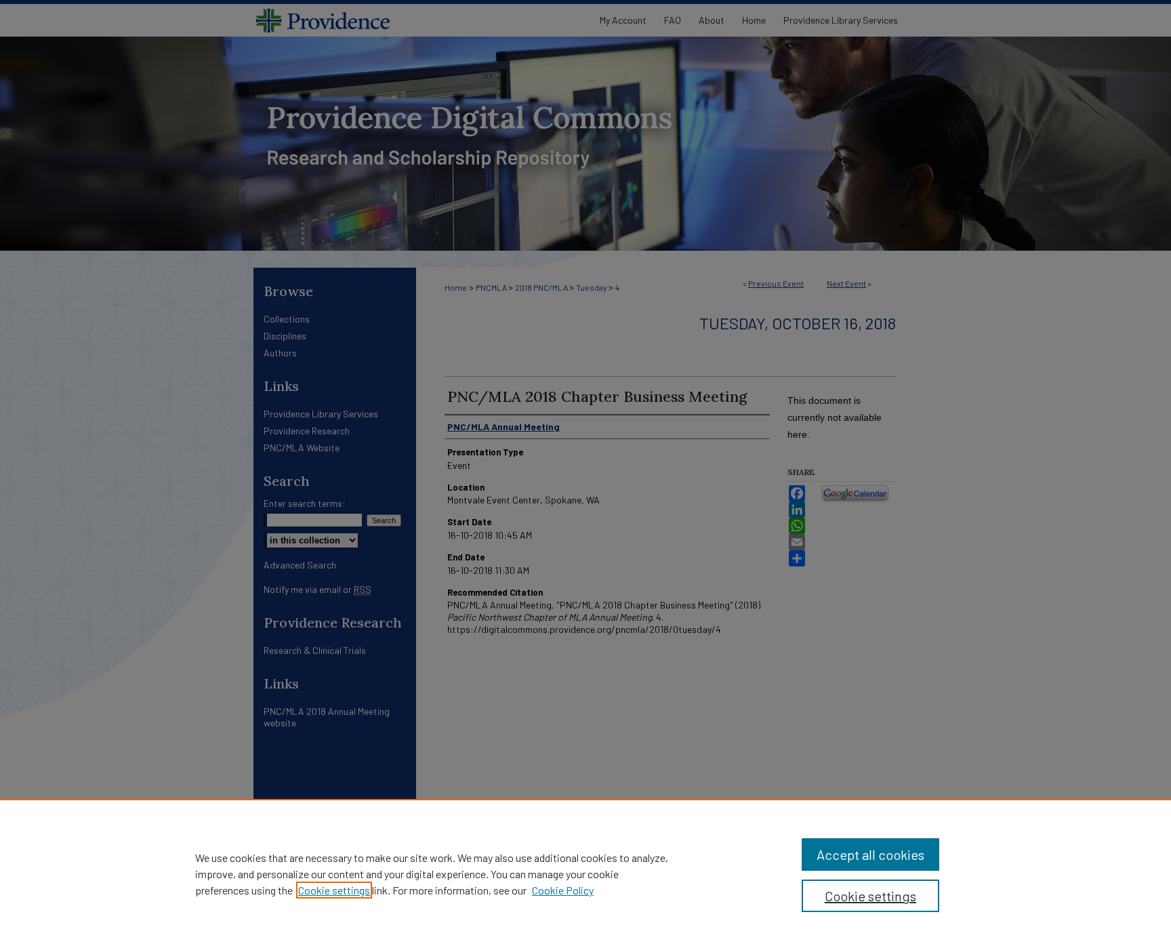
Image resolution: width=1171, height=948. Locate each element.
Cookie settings (334, 890)
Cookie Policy (563, 890)
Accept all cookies (870, 854)
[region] (585, 873)
